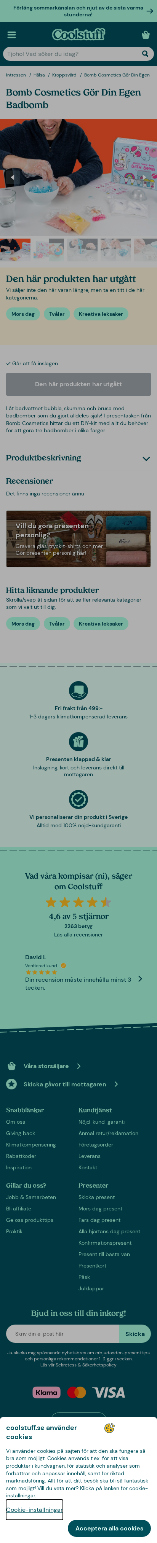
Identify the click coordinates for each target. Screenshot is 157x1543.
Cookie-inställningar (34, 1510)
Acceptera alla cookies (109, 1528)
